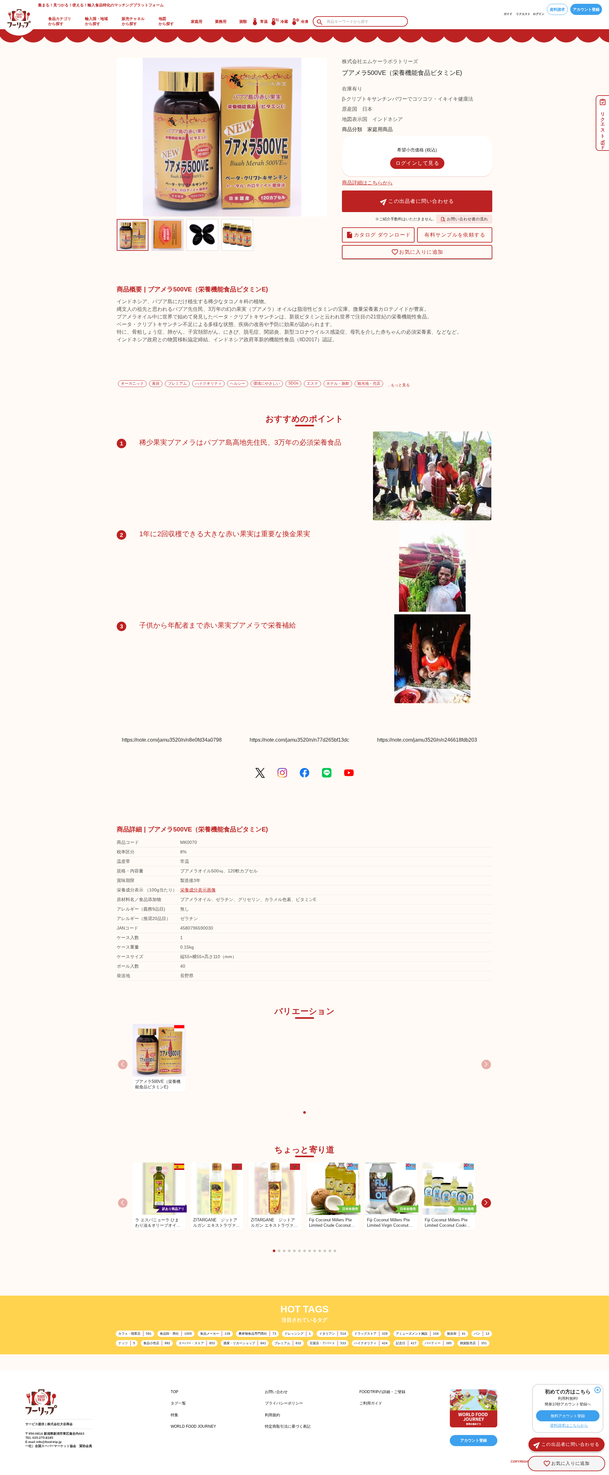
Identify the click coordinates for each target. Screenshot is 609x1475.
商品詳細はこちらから (367, 182)
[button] (304, 1112)
